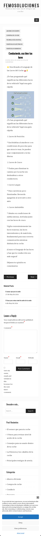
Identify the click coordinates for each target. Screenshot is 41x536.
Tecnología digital (13, 40)
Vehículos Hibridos (13, 48)
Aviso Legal (20, 533)
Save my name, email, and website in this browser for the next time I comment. (8, 381)
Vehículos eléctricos (14, 44)
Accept (20, 517)
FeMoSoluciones (20, 5)
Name (6, 357)
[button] (38, 497)
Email (18, 357)
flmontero (9, 62)
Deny (20, 523)
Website (31, 358)
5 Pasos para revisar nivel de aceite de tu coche (18, 300)
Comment (8, 328)
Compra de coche (12, 35)
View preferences (20, 528)
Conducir (11, 489)
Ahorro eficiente (12, 31)
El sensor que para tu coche (12, 291)
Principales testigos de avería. (20, 461)
